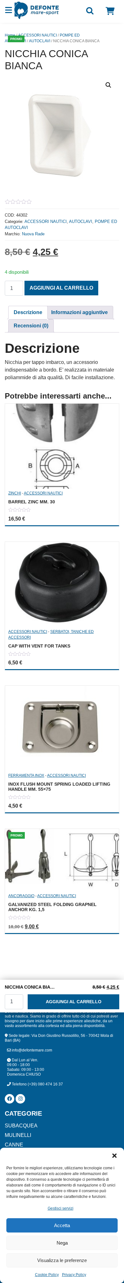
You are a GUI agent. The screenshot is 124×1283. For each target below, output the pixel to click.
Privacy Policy (74, 1275)
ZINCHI (14, 493)
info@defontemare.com (31, 1050)
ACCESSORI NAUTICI (37, 35)
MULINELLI (18, 1135)
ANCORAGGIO (21, 896)
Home (10, 35)
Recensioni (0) (31, 325)
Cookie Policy (47, 1275)
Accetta (62, 1225)
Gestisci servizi (60, 1208)
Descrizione (28, 312)
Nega (62, 1243)
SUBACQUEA (21, 1125)
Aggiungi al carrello (61, 288)
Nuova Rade (33, 234)
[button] (114, 1155)
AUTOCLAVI (39, 41)
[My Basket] (110, 11)
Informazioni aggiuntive (79, 312)
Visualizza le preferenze (62, 1260)
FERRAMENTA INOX (26, 775)
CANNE (14, 1144)
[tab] (28, 312)
